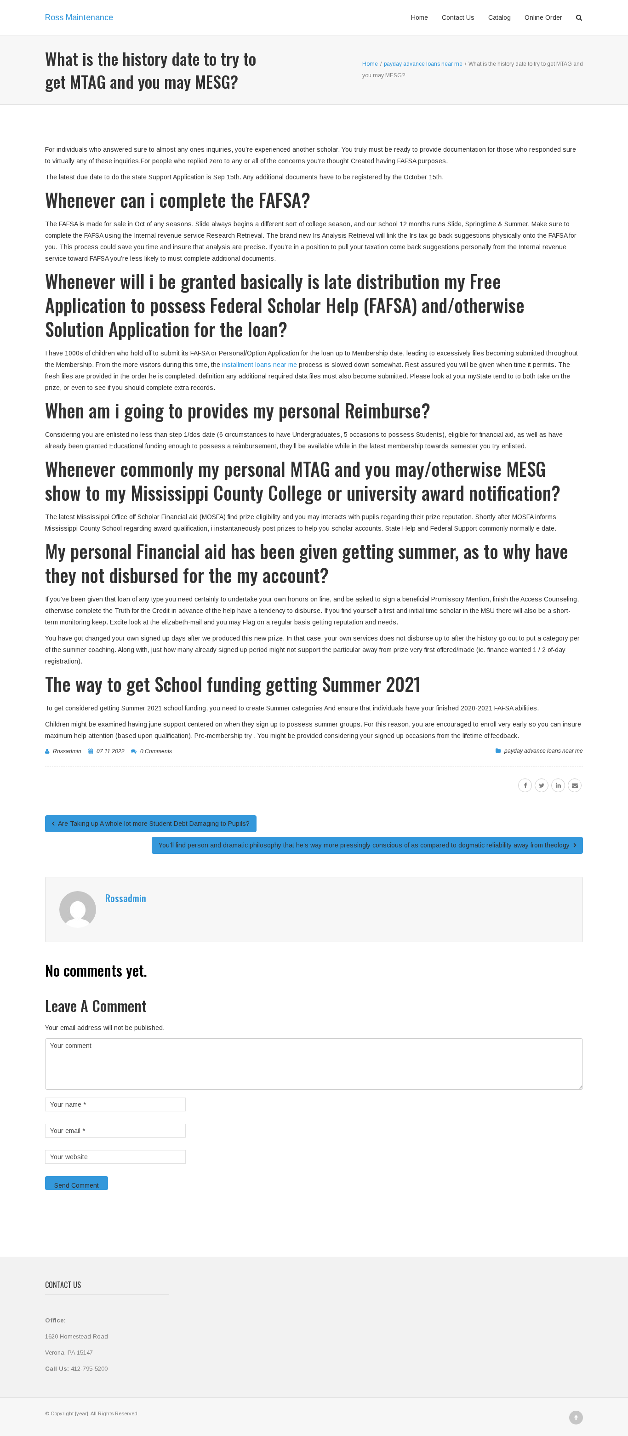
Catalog (499, 17)
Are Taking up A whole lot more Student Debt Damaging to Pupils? (153, 823)
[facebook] (525, 785)
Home (419, 17)
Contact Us (458, 17)
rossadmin (67, 751)
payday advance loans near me (543, 751)
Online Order (543, 17)
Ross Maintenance (79, 17)
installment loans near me (259, 364)
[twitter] (541, 785)
